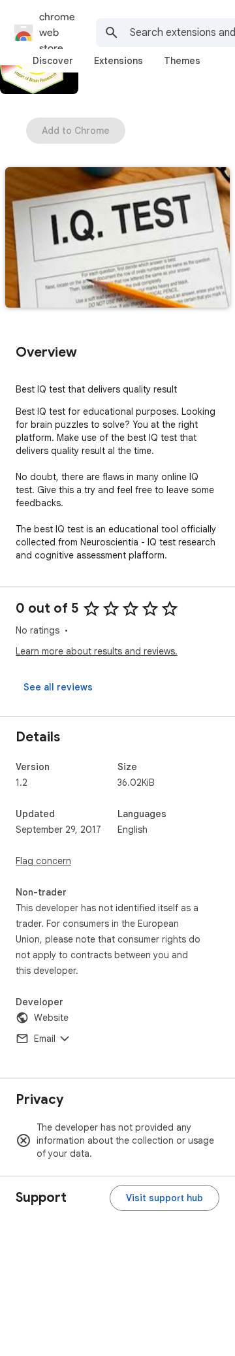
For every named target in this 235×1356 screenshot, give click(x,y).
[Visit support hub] (164, 1198)
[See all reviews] (58, 687)
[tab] (53, 61)
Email (44, 1038)
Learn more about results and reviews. (97, 651)
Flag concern (43, 861)
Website (51, 1018)
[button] (117, 238)
